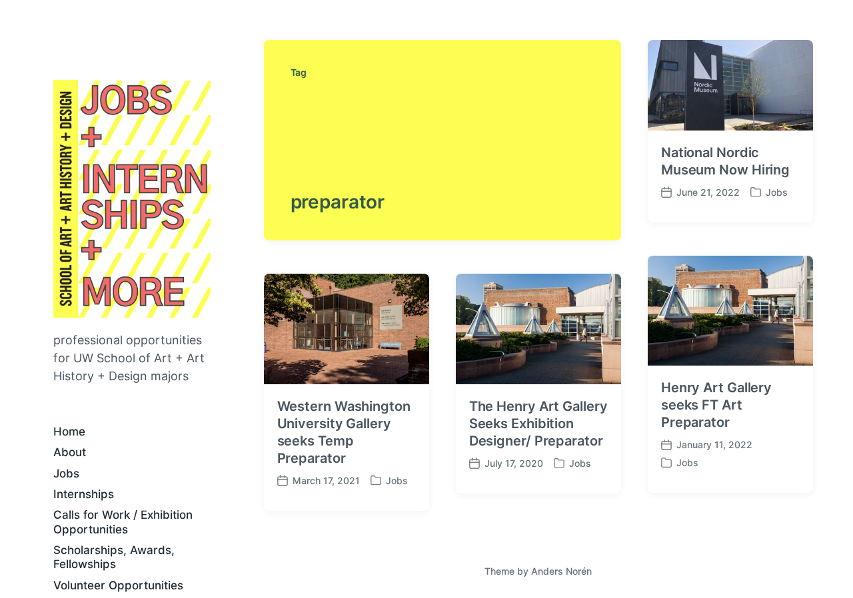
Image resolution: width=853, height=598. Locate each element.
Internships (83, 494)
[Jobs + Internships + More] (132, 199)
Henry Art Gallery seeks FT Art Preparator (716, 405)
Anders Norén (561, 571)
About (69, 452)
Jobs (66, 473)
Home (69, 431)
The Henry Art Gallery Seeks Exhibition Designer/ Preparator (538, 423)
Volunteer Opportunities (118, 585)
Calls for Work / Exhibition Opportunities (123, 521)
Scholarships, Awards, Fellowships (114, 557)
